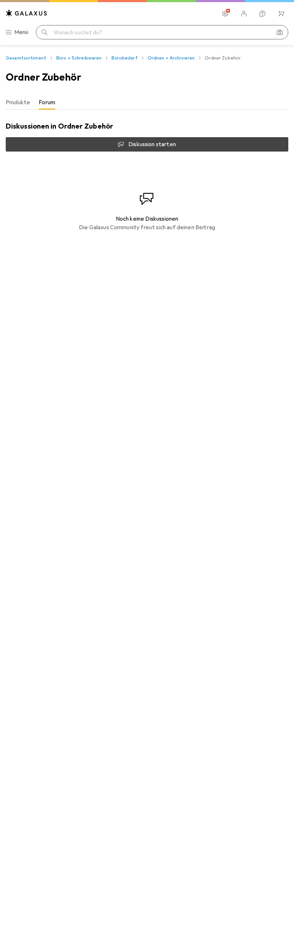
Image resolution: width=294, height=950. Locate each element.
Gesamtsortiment (26, 58)
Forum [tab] (47, 102)
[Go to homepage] (26, 13)
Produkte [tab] (18, 102)
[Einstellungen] (225, 13)
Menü (21, 32)
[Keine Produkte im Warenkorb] (281, 13)
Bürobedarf (124, 58)
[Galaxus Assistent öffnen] (262, 13)
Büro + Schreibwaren (78, 58)
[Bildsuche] (279, 32)
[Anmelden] (244, 13)
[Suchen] (44, 32)
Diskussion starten (152, 144)
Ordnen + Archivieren (171, 58)
